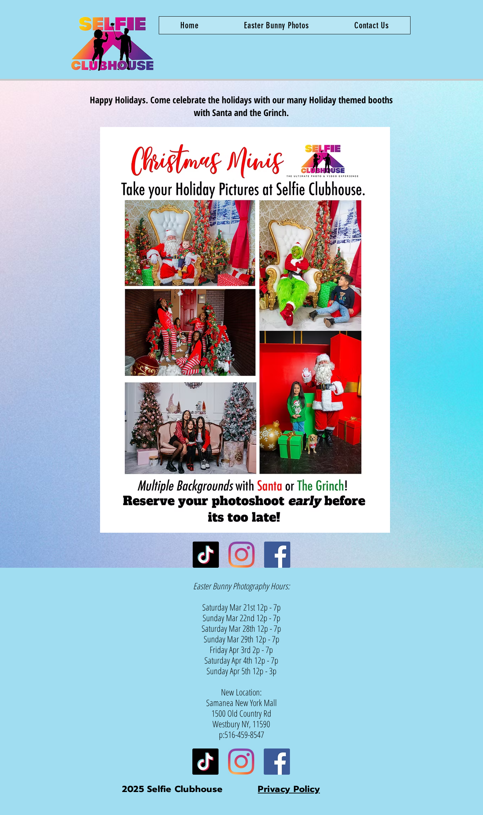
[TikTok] (206, 555)
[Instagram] (241, 555)
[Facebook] (277, 555)
